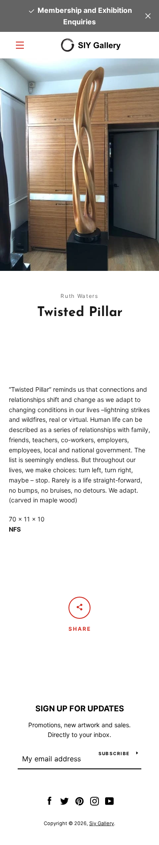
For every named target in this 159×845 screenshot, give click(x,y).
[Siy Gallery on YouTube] (109, 800)
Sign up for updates (79, 708)
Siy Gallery (101, 823)
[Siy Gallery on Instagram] (94, 800)
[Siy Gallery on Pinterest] (79, 800)
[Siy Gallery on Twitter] (64, 800)
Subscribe (113, 753)
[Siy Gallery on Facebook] (49, 800)
